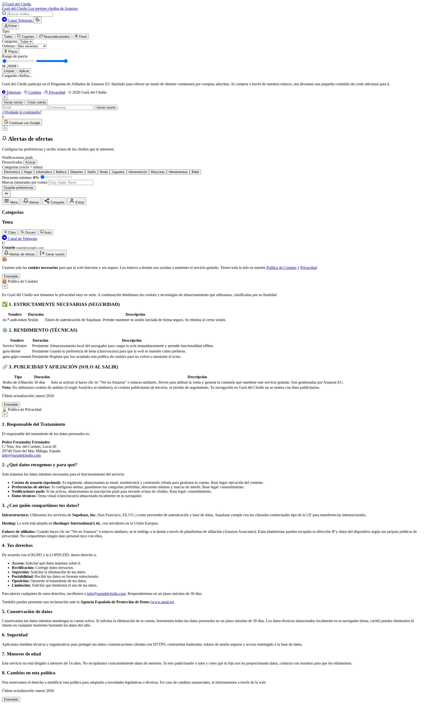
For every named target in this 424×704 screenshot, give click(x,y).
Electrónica (12, 172)
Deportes (76, 172)
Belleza (61, 172)
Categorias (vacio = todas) (22, 167)
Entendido (11, 276)
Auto (47, 232)
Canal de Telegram (22, 239)
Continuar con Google (24, 123)
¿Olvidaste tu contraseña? (21, 112)
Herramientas (178, 172)
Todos (8, 36)
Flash (82, 36)
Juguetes (118, 172)
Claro (11, 232)
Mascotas (158, 172)
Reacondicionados (56, 36)
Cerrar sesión (55, 254)
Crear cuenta (37, 102)
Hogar (28, 172)
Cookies (34, 92)
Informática (44, 172)
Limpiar (9, 71)
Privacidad (56, 92)
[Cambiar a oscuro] (37, 20)
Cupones (27, 36)
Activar (30, 162)
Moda (104, 172)
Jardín (91, 172)
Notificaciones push (17, 157)
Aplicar (24, 71)
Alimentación (138, 172)
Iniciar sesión (13, 102)
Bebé (195, 172)
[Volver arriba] (6, 193)
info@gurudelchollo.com (21, 455)
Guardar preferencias (19, 187)
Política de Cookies (281, 267)
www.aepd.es (162, 602)
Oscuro (29, 232)
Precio (12, 51)
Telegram (13, 92)
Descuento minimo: (20, 178)
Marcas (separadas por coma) (24, 182)
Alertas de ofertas (22, 254)
